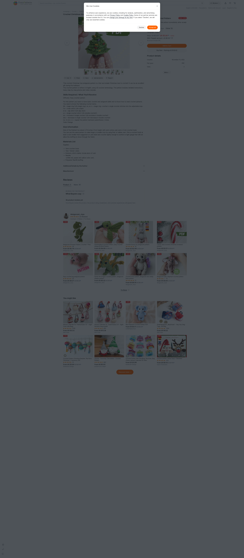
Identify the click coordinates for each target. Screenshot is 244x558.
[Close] (157, 6)
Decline (141, 27)
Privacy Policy (115, 15)
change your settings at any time (121, 17)
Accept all (152, 27)
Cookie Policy (128, 15)
